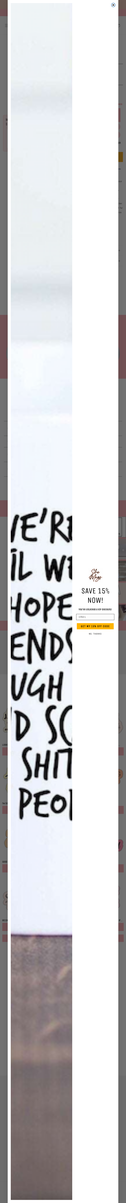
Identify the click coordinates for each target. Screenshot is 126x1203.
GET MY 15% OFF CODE (95, 626)
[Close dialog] (113, 5)
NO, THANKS (95, 633)
